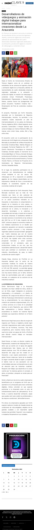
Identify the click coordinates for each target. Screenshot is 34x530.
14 (3, 483)
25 (22, 486)
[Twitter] (6, 517)
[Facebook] (3, 53)
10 (18, 479)
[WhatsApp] (15, 53)
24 (18, 486)
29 (8, 489)
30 (14, 489)
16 (14, 483)
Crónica (8, 8)
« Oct (3, 492)
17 (18, 483)
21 (3, 486)
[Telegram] (14, 517)
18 (22, 483)
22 (8, 486)
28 (3, 489)
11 (22, 479)
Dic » (7, 492)
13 (30, 479)
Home (3, 8)
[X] (7, 53)
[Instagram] (10, 517)
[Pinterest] (11, 53)
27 (30, 486)
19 (26, 483)
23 (14, 486)
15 (8, 483)
